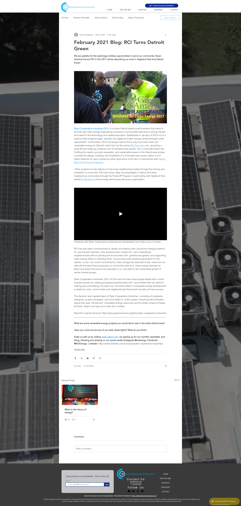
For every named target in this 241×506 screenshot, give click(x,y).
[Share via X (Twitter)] (81, 358)
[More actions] (165, 34)
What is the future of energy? (75, 411)
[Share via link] (94, 358)
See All (176, 380)
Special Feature (101, 17)
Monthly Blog (117, 17)
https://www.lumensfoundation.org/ (144, 496)
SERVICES (165, 483)
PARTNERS (165, 487)
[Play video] (120, 214)
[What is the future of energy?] (80, 395)
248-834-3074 (137, 484)
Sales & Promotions (136, 17)
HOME (165, 474)
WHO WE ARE (165, 478)
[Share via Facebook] (75, 358)
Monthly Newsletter (81, 17)
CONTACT (166, 492)
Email (67, 480)
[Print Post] (100, 358)
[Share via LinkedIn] (87, 358)
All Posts (65, 17)
